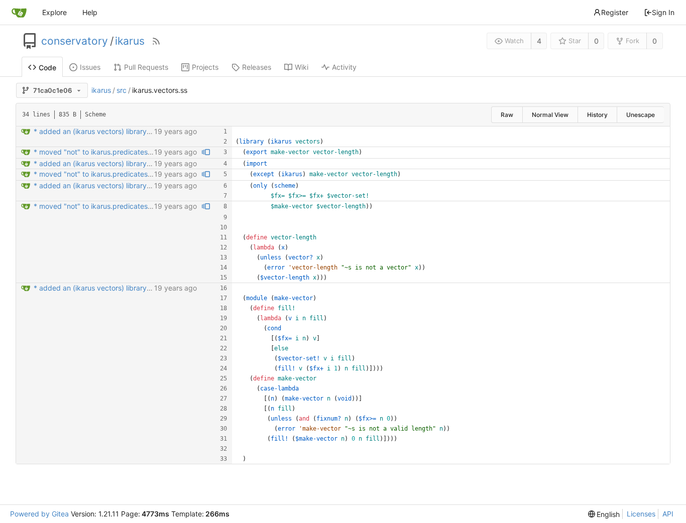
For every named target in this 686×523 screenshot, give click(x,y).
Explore (54, 12)
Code (47, 67)
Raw (507, 114)
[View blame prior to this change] (206, 152)
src (122, 90)
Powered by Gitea (39, 513)
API (667, 513)
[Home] (19, 13)
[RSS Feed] (156, 41)
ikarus (130, 41)
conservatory (74, 41)
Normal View (550, 114)
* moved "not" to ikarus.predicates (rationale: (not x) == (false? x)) (143, 152)
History (597, 114)
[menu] (604, 514)
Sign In (663, 12)
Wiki (301, 67)
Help (89, 12)
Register (614, 12)
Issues (90, 67)
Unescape (640, 114)
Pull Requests (146, 67)
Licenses (641, 513)
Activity (344, 67)
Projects (205, 67)
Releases (256, 67)
